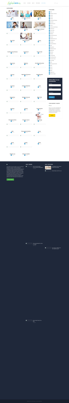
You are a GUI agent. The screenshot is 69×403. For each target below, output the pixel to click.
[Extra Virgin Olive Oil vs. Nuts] (29, 358)
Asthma (26, 29)
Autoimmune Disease (39, 29)
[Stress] (12, 138)
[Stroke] (26, 138)
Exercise (12, 74)
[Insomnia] (12, 81)
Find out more (10, 179)
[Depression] (12, 59)
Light (39, 85)
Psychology (39, 119)
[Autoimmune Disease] (39, 25)
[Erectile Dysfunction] (39, 59)
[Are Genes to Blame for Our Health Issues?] (48, 285)
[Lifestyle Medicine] (26, 81)
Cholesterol (26, 51)
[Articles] (12, 25)
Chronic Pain (39, 51)
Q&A (12, 131)
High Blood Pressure (26, 74)
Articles (12, 29)
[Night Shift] (39, 93)
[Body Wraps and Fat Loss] (48, 208)
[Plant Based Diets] (12, 115)
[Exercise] (12, 70)
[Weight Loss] (12, 149)
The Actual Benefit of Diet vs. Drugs (38, 244)
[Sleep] (39, 127)
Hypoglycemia (39, 74)
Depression (12, 63)
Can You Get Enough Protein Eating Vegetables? (38, 167)
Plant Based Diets (12, 119)
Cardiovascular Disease (12, 51)
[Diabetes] (26, 59)
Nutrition (12, 108)
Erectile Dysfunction (39, 63)
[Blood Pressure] (26, 36)
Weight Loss (12, 153)
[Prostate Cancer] (26, 115)
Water (39, 142)
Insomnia (12, 85)
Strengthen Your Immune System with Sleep (56, 167)
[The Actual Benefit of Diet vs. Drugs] (29, 281)
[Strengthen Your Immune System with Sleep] (48, 167)
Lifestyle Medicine (26, 85)
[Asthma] (26, 25)
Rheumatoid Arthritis (26, 131)
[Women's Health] (26, 149)
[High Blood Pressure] (26, 70)
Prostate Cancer (25, 119)
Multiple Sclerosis (26, 97)
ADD (12, 17)
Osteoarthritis (40, 108)
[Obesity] (26, 104)
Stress (12, 142)
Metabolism (12, 97)
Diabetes (26, 63)
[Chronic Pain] (39, 47)
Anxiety (39, 17)
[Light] (39, 81)
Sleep (39, 131)
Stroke (26, 142)
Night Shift (39, 97)
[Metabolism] (12, 93)
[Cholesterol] (26, 47)
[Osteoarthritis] (39, 104)
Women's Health (26, 153)
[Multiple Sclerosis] (26, 93)
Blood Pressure (26, 40)
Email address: (51, 92)
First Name (50, 83)
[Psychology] (39, 115)
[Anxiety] (39, 13)
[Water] (39, 138)
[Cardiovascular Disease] (12, 47)
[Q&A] (12, 127)
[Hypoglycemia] (39, 70)
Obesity (26, 108)
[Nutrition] (12, 104)
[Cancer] (39, 36)
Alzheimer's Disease (26, 17)
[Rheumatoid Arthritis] (26, 127)
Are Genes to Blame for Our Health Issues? (56, 248)
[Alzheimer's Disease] (26, 13)
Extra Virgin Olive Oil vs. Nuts (37, 321)
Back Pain (12, 40)
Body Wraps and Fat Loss (57, 170)
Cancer (39, 40)
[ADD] (12, 13)
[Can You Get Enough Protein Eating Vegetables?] (29, 204)
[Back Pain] (12, 36)
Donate (52, 115)
